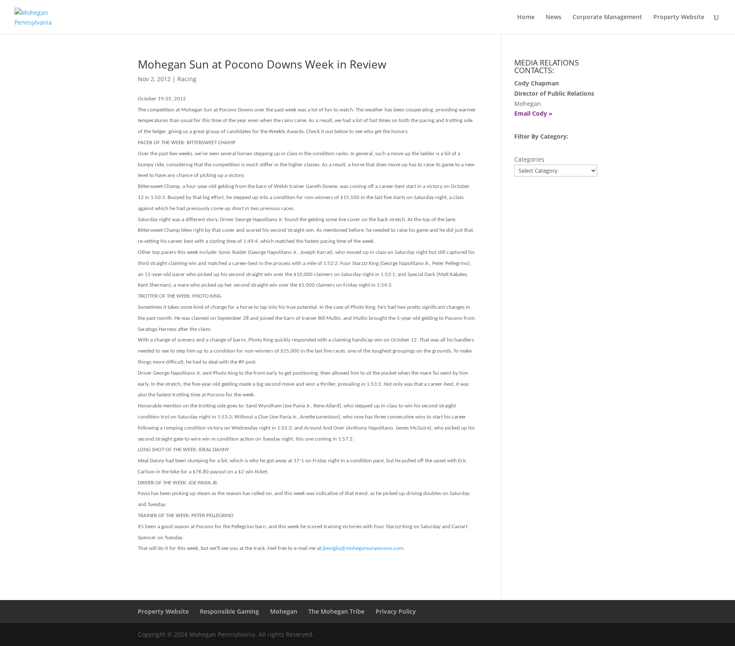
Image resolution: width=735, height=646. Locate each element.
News (553, 17)
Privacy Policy (396, 611)
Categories (529, 159)
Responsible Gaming (229, 611)
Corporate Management (607, 17)
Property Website (678, 17)
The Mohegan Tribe (336, 611)
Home (526, 17)
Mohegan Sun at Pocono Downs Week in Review (262, 64)
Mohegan (283, 611)
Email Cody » (533, 113)
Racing (187, 79)
